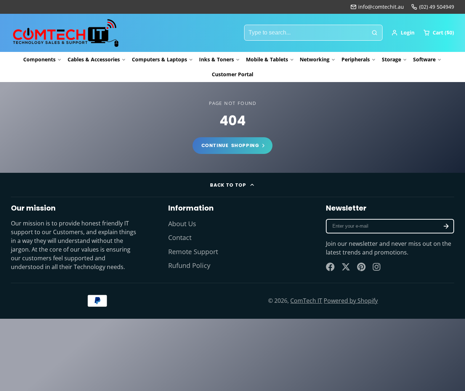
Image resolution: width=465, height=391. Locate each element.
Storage (391, 59)
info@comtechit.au (381, 6)
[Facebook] (330, 266)
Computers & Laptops (159, 59)
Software (424, 59)
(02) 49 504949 (436, 6)
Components (39, 59)
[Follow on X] (345, 266)
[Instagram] (377, 266)
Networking (314, 59)
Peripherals (355, 59)
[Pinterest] (361, 266)
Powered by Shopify (351, 301)
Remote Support (193, 251)
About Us (182, 223)
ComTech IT (306, 301)
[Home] (65, 33)
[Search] (374, 32)
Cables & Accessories (94, 59)
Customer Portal (232, 74)
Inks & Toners (216, 59)
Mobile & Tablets (267, 59)
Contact (179, 237)
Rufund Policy (189, 265)
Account (403, 32)
